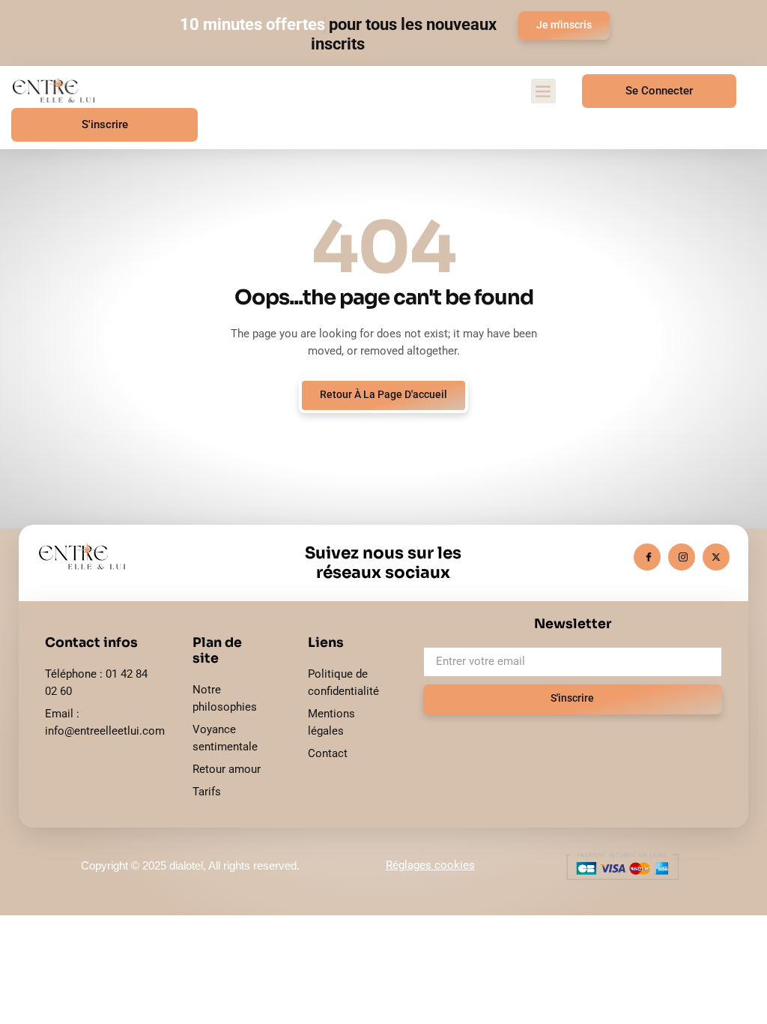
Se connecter (659, 90)
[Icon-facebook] (647, 556)
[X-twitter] (716, 556)
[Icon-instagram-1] (681, 556)
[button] (543, 91)
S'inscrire (105, 124)
